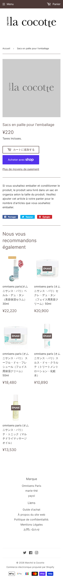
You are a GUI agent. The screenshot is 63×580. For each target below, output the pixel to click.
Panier (56, 4)
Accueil (6, 48)
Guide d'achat (31, 509)
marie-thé (31, 490)
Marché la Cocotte (34, 562)
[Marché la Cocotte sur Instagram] (36, 553)
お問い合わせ (32, 529)
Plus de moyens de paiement (21, 169)
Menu (10, 4)
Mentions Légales (31, 524)
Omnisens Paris (31, 485)
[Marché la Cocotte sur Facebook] (30, 553)
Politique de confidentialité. (31, 519)
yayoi (31, 495)
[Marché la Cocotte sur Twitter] (24, 553)
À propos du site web (31, 514)
